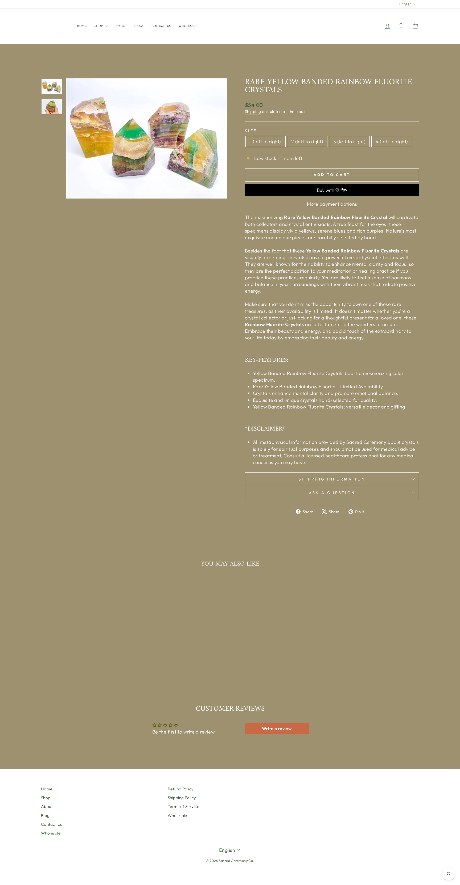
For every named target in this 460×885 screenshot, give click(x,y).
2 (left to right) (307, 141)
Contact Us (161, 26)
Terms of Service (183, 806)
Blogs (138, 26)
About (121, 26)
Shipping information (332, 479)
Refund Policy (181, 788)
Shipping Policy (182, 797)
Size (251, 130)
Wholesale (188, 26)
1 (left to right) (265, 141)
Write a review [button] (276, 728)
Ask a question (332, 492)
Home (82, 26)
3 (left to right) (349, 141)
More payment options (332, 204)
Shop (99, 26)
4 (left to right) (392, 141)
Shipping (253, 111)
